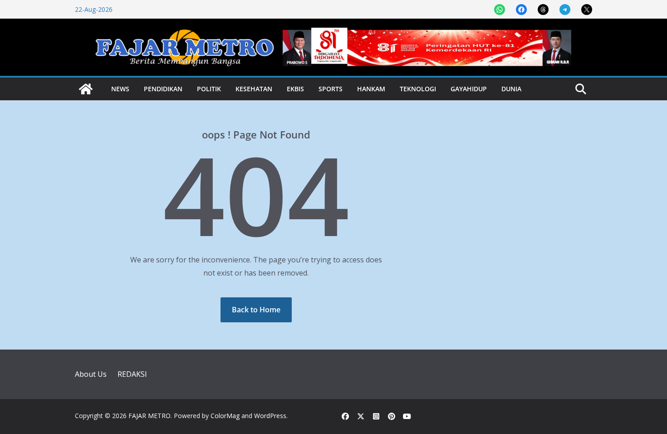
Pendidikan (163, 88)
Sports (331, 88)
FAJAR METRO (149, 415)
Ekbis (295, 88)
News (120, 88)
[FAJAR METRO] (85, 89)
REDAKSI (132, 374)
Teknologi (418, 88)
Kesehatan (253, 88)
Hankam (371, 88)
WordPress (270, 415)
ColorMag (225, 415)
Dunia (511, 88)
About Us (91, 374)
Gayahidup (469, 88)
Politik (209, 88)
